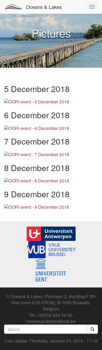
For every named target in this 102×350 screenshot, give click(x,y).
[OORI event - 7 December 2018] (36, 154)
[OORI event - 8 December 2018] (36, 180)
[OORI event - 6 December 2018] (36, 128)
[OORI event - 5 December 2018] (36, 101)
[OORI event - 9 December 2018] (36, 207)
